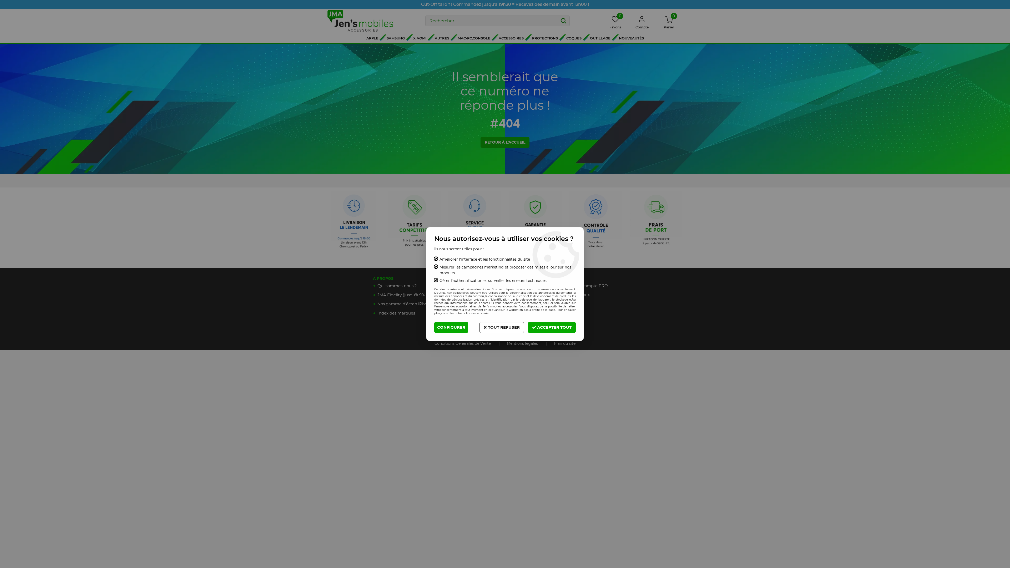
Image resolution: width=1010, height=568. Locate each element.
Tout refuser (503, 327)
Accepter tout (554, 327)
